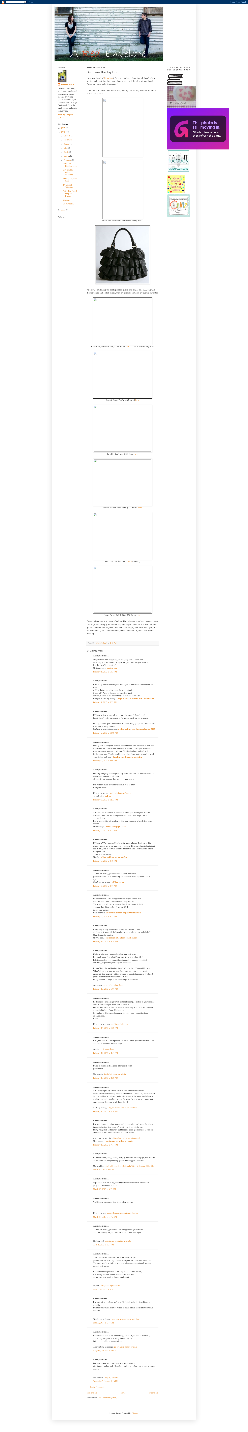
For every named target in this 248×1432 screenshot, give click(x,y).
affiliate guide (118, 882)
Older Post (153, 1393)
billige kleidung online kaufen (114, 857)
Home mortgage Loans (116, 827)
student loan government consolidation (122, 1213)
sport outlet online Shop (113, 985)
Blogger (135, 1413)
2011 (63, 210)
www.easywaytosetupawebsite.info (125, 1319)
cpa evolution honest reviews (125, 1347)
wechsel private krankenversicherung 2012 (136, 729)
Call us (108, 796)
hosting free (112, 668)
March (66, 156)
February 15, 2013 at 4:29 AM (105, 1078)
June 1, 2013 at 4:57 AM (103, 1289)
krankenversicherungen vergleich (127, 757)
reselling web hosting (119, 1024)
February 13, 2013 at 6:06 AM (105, 989)
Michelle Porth (67, 84)
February (67, 160)
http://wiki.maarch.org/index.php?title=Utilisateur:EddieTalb (129, 1166)
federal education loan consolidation (121, 938)
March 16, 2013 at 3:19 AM (104, 1189)
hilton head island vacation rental (126, 1138)
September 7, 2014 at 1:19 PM (105, 1381)
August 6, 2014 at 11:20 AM (104, 1351)
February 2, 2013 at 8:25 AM (105, 702)
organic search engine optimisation (123, 1108)
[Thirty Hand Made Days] (178, 216)
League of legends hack (110, 1286)
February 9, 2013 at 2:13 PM (105, 917)
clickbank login (108, 1049)
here (127, 346)
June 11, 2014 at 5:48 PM (103, 1323)
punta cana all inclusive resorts (119, 1141)
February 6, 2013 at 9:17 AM (105, 886)
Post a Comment (97, 1387)
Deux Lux (108, 78)
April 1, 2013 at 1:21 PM (103, 1245)
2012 (63, 132)
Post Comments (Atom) (107, 1398)
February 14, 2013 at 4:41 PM (105, 1053)
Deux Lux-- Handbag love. (70, 164)
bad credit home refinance (120, 793)
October (67, 136)
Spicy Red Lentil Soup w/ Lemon (70, 193)
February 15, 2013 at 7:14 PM (105, 1145)
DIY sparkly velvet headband (68, 172)
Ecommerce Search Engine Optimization (123, 913)
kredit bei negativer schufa (115, 1074)
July (65, 148)
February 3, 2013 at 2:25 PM (105, 830)
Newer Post (92, 1393)
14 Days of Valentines (68, 186)
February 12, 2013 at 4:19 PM (105, 941)
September (68, 140)
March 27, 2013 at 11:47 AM (105, 1217)
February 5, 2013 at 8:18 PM (105, 861)
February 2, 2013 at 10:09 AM (105, 733)
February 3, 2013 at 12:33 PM (105, 800)
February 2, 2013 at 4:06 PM (105, 761)
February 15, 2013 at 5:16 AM (105, 1111)
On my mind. (68, 204)
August (67, 144)
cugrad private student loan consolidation (136, 699)
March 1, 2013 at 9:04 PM (104, 1170)
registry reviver (111, 1377)
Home (123, 1393)
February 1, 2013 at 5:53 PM (105, 672)
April (66, 152)
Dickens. (66, 200)
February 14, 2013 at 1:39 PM (105, 1028)
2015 (63, 128)
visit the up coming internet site (118, 1241)
